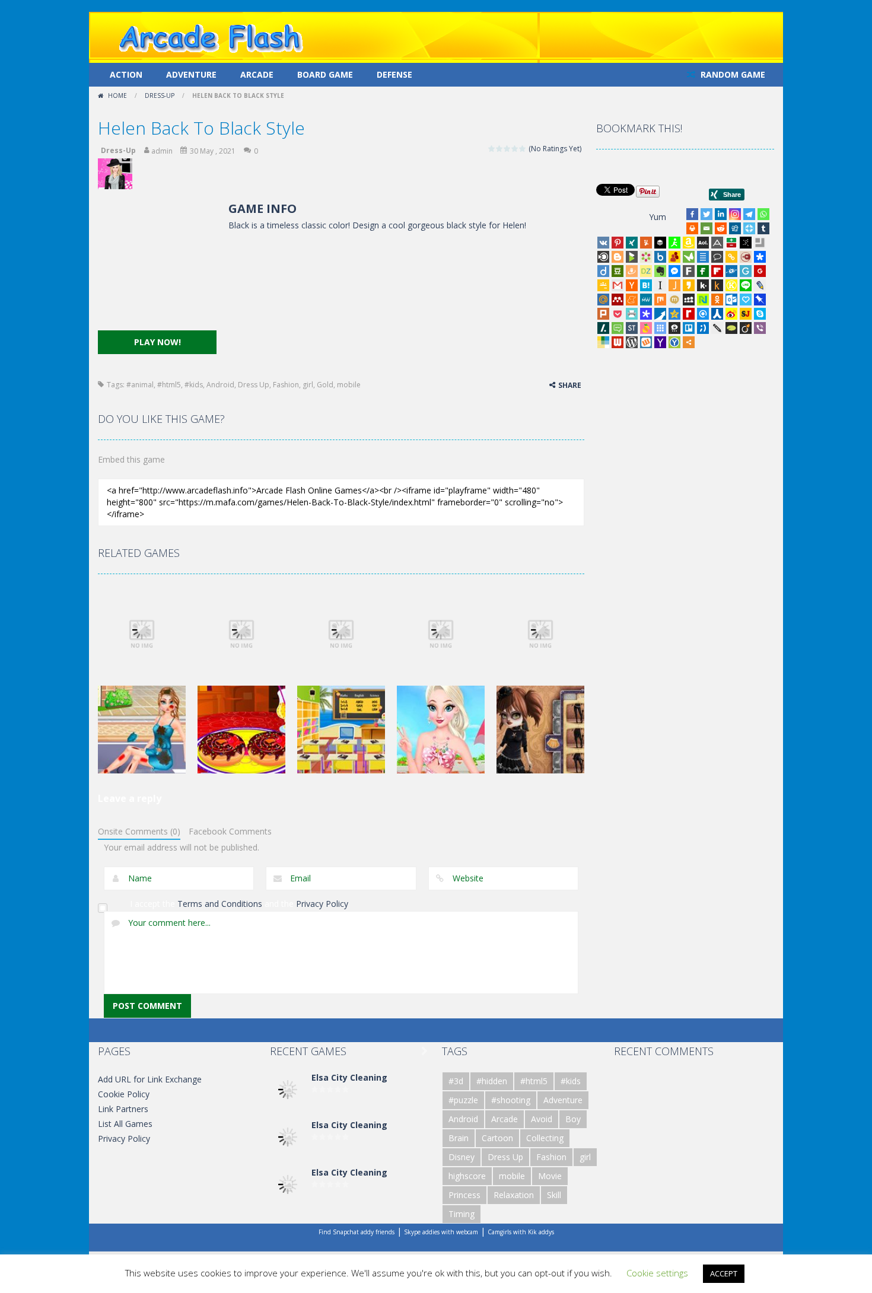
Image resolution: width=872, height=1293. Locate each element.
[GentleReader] (746, 271)
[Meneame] (632, 299)
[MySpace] (689, 299)
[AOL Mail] (703, 243)
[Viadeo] (746, 328)
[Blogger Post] (617, 257)
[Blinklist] (603, 257)
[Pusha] (660, 314)
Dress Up (253, 385)
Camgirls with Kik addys (521, 1232)
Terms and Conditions (219, 903)
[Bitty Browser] (760, 243)
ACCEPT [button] (723, 1273)
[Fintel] (703, 271)
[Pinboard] (760, 299)
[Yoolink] (674, 342)
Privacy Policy (322, 903)
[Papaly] (746, 299)
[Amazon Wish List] (689, 243)
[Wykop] (646, 342)
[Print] (692, 228)
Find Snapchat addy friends (356, 1232)
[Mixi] (674, 299)
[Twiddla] (717, 328)
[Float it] (749, 228)
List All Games (125, 1123)
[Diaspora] (760, 257)
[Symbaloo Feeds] (660, 328)
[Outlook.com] (731, 299)
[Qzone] (674, 314)
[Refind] (703, 314)
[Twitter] (706, 214)
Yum (657, 216)
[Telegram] (749, 214)
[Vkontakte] (603, 243)
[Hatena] (646, 285)
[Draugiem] (632, 271)
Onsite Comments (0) (139, 831)
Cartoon (497, 1138)
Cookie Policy (123, 1094)
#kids (193, 385)
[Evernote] (660, 271)
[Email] (706, 228)
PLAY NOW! (157, 342)
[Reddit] (721, 228)
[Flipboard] (717, 271)
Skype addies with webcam (441, 1232)
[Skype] (760, 314)
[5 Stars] (523, 148)
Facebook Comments (230, 831)
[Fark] (689, 271)
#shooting (510, 1100)
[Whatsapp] (763, 214)
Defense (394, 74)
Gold (325, 385)
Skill (554, 1194)
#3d (455, 1081)
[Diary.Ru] (746, 257)
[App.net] (717, 243)
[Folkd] (731, 271)
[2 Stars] (500, 148)
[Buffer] (660, 243)
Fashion (286, 385)
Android (220, 385)
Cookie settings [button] (657, 1273)
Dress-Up (159, 95)
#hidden (491, 1081)
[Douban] (617, 271)
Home (117, 95)
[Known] (731, 285)
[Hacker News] (632, 285)
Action (126, 74)
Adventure (191, 74)
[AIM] (674, 243)
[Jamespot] (674, 285)
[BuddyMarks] (674, 257)
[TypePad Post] (731, 328)
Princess (464, 1194)
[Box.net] (660, 257)
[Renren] (717, 314)
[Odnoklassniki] (717, 299)
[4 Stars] (515, 148)
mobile (349, 385)
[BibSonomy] (746, 243)
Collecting (545, 1138)
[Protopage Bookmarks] (646, 314)
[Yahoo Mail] (660, 342)
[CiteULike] (703, 257)
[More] (689, 342)
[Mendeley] (617, 299)
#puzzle (463, 1100)
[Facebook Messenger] (674, 271)
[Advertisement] (157, 265)
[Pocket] (617, 314)
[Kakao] (689, 285)
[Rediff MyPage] (689, 314)
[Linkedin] (721, 214)
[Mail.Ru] (603, 299)
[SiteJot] (746, 314)
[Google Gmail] (617, 285)
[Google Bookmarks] (760, 271)
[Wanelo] (603, 342)
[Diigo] (603, 271)
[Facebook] (692, 214)
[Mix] (660, 299)
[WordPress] (632, 342)
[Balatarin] (731, 243)
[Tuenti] (703, 328)
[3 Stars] (507, 148)
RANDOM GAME (731, 74)
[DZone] (646, 271)
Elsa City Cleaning (349, 1077)
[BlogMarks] (632, 257)
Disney (461, 1157)
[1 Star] (492, 148)
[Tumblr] (763, 228)
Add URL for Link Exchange (150, 1079)
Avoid (541, 1119)
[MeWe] (646, 299)
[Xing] (632, 243)
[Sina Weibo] (731, 314)
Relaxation (514, 1194)
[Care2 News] (689, 257)
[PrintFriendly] (632, 314)
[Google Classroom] (603, 285)
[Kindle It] (717, 285)
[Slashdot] (603, 328)
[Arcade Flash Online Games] (211, 36)
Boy (573, 1119)
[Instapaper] (660, 285)
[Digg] (735, 228)
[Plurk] (603, 314)
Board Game (325, 74)
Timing (461, 1213)
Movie (550, 1175)
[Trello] (689, 328)
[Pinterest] (617, 243)
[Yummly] (646, 243)
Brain (458, 1138)
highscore (467, 1175)
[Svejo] (646, 328)
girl (308, 385)
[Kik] (703, 285)
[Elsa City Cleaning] (287, 1088)
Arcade (256, 74)
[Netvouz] (703, 299)
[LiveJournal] (760, 285)
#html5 (169, 385)
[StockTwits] (632, 328)
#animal (140, 385)
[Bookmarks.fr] (646, 257)
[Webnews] (617, 342)
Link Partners (123, 1108)
